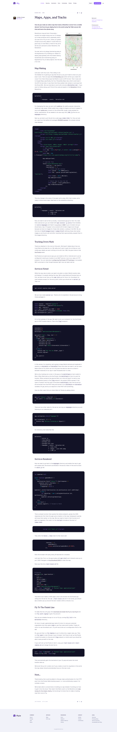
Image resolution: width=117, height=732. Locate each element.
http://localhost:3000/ (54, 560)
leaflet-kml (44, 110)
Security (48, 3)
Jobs (31, 720)
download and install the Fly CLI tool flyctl (65, 612)
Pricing (74, 3)
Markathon (74, 87)
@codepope (19, 18)
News (31, 722)
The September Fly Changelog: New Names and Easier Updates (97, 27)
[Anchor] (34, 68)
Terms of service (95, 720)
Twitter (79, 719)
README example (63, 120)
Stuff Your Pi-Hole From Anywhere (97, 21)
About (31, 717)
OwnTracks (38, 252)
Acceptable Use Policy (97, 722)
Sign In (90, 3)
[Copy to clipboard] (83, 94)
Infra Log (48, 719)
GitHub (79, 717)
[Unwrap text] (81, 94)
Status (70, 3)
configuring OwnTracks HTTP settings (63, 260)
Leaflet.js (59, 106)
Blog (47, 717)
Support (62, 719)
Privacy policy (95, 719)
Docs (62, 717)
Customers (53, 3)
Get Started (97, 3)
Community (64, 3)
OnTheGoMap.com (58, 77)
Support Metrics (64, 720)
